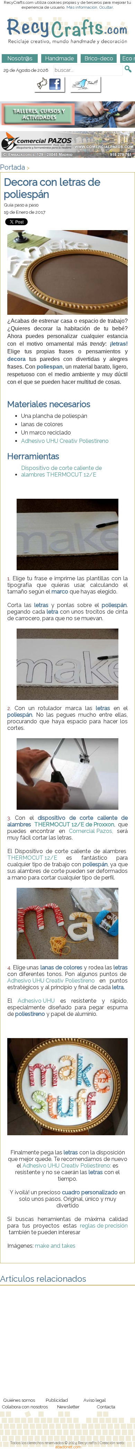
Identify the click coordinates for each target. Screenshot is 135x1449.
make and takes (55, 1245)
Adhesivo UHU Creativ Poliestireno (65, 441)
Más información (81, 7)
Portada (12, 167)
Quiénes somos (19, 1400)
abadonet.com (68, 1447)
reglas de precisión (104, 1225)
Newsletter (68, 1406)
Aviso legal (94, 1400)
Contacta (106, 1406)
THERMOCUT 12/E (32, 857)
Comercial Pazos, (91, 831)
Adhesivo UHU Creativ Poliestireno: (66, 1165)
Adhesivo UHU (36, 1000)
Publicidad (57, 1400)
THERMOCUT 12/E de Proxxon (74, 824)
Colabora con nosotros (25, 1406)
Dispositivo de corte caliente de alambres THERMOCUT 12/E (61, 471)
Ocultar (106, 7)
